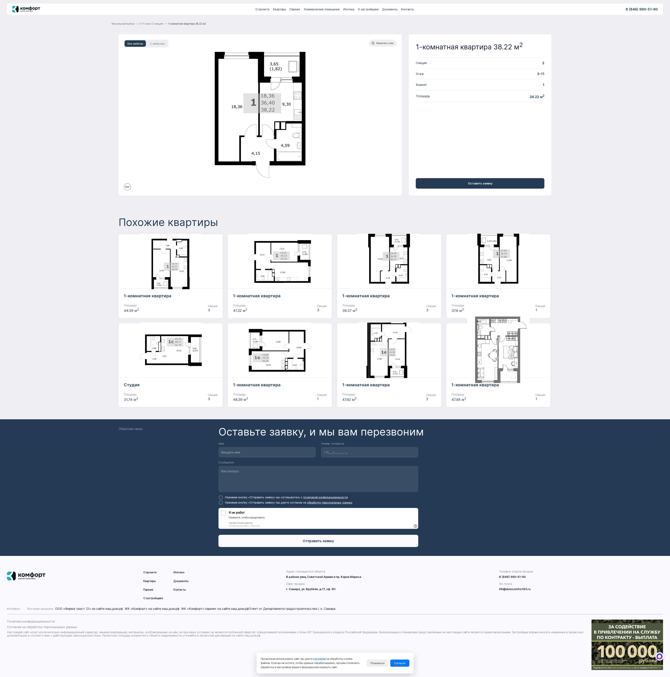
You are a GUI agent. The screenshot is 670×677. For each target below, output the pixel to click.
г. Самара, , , (310, 589)
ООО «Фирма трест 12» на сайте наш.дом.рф (90, 609)
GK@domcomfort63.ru (515, 589)
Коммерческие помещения (322, 9)
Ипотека (348, 9)
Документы (389, 9)
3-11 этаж (151, 23)
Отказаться (377, 663)
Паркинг (294, 9)
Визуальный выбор (123, 23)
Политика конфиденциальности (31, 621)
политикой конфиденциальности (325, 497)
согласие (319, 658)
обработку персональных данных (329, 502)
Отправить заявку (318, 541)
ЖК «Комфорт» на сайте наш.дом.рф (153, 609)
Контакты (407, 9)
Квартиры (279, 9)
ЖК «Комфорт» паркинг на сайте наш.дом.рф (214, 609)
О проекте (262, 9)
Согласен (399, 663)
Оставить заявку (480, 183)
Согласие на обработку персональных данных (42, 627)
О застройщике (368, 9)
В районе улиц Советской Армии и (323, 577)
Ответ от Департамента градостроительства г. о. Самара (291, 609)
